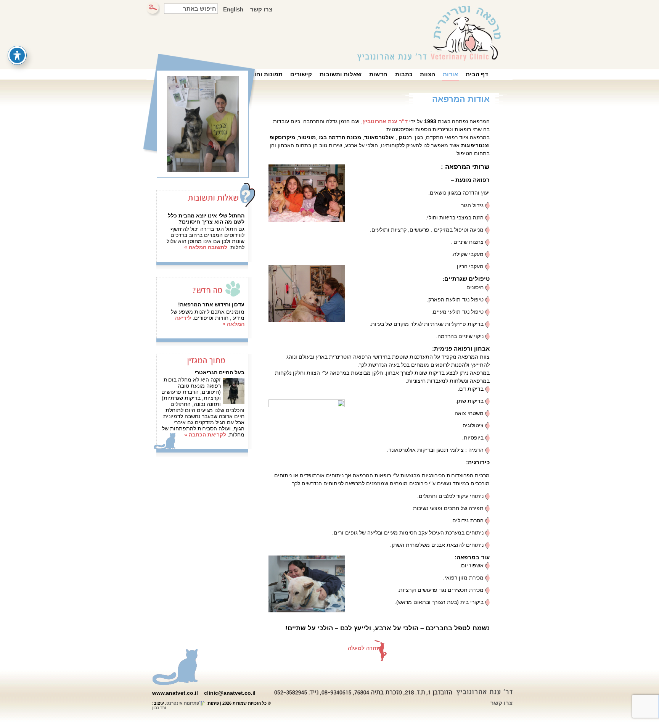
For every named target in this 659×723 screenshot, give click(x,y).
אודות (450, 74)
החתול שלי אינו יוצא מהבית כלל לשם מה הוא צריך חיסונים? (206, 219)
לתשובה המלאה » (205, 247)
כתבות (403, 74)
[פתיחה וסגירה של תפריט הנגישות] (17, 55)
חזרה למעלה (363, 648)
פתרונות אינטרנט (182, 703)
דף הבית (477, 74)
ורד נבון (159, 707)
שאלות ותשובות (341, 74)
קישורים (301, 74)
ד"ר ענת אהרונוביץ (385, 121)
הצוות (427, 74)
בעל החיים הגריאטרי (219, 372)
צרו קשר (261, 9)
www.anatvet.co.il (175, 693)
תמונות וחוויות (263, 74)
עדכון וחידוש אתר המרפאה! (211, 304)
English (233, 9)
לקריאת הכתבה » (205, 435)
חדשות (378, 74)
